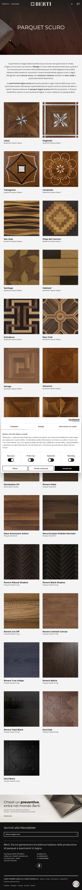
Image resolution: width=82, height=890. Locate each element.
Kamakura (9, 337)
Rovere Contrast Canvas (55, 631)
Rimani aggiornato (13, 834)
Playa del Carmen (52, 239)
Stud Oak (47, 730)
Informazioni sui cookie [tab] (68, 426)
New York (48, 337)
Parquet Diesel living (11, 585)
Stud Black (9, 779)
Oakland (47, 288)
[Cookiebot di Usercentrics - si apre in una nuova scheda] (70, 420)
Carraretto (48, 190)
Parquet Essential (49, 487)
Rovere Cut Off (11, 631)
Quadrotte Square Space (13, 143)
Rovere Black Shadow (54, 582)
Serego (7, 386)
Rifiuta (15, 468)
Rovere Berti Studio (11, 487)
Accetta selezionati (41, 468)
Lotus (7, 141)
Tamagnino (10, 190)
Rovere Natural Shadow (16, 582)
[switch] (31, 460)
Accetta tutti (67, 468)
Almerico (47, 386)
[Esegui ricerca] (72, 4)
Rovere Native (50, 680)
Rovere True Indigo (14, 680)
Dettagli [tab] (41, 426)
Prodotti (5, 4)
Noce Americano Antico (16, 533)
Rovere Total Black (13, 730)
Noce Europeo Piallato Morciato (59, 533)
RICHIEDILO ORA (8, 815)
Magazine (15, 4)
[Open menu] (78, 4)
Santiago (8, 288)
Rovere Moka (49, 484)
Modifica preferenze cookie (12, 881)
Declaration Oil (11, 484)
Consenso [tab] (14, 426)
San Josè (8, 239)
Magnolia (47, 141)
